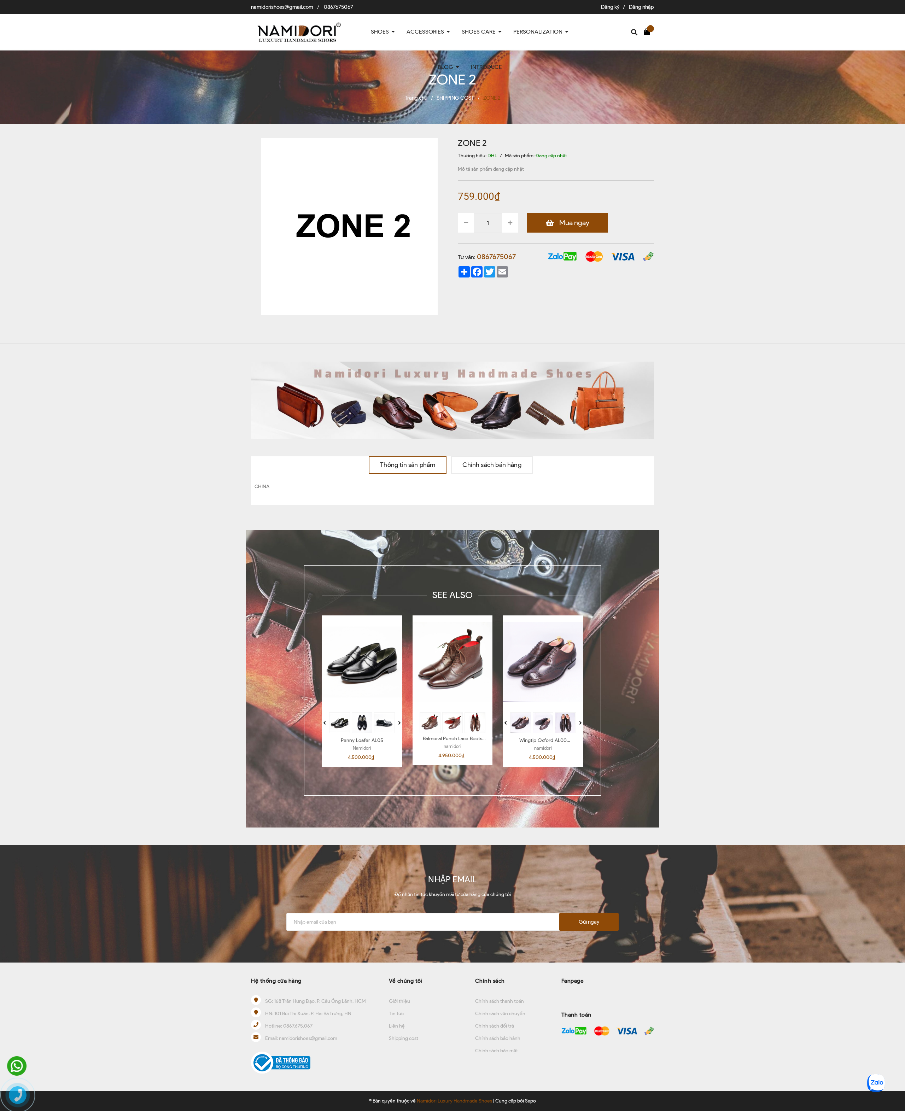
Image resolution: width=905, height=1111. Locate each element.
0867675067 (338, 7)
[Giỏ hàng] (648, 31)
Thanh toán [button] (576, 1014)
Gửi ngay (589, 922)
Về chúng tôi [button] (405, 980)
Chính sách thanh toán (499, 1001)
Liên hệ (397, 1026)
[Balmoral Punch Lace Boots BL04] (452, 662)
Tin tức (396, 1014)
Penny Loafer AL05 (362, 740)
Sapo (530, 1101)
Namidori (362, 748)
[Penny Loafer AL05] (362, 662)
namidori (452, 746)
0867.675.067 (298, 1026)
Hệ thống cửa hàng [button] (276, 980)
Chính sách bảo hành (497, 1038)
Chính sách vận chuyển (500, 1014)
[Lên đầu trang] (892, 1060)
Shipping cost (403, 1038)
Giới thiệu (399, 1001)
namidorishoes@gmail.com (282, 7)
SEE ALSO (452, 595)
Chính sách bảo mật (496, 1051)
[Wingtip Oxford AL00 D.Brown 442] (543, 662)
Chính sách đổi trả (494, 1026)
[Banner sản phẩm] (452, 400)
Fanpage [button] (572, 980)
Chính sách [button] (490, 980)
